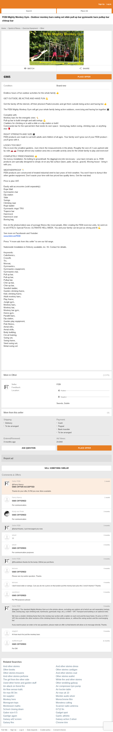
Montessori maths (11, 706)
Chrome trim (62, 722)
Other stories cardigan (66, 669)
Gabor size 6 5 (10, 712)
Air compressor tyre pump (68, 686)
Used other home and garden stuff (19, 683)
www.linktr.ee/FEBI (12, 236)
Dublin (67, 403)
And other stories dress (67, 666)
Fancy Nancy (17, 497)
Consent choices (59, 730)
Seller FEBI (16, 481)
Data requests (32, 730)
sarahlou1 (16, 592)
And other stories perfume (15, 676)
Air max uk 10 (62, 693)
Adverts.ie (12, 4)
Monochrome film (64, 699)
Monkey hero (9, 699)
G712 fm (60, 709)
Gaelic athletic (63, 716)
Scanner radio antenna (67, 706)
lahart (14, 535)
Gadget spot (62, 712)
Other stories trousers (13, 673)
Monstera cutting (64, 702)
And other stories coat (66, 673)
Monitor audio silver (65, 696)
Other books (9, 669)
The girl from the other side (16, 679)
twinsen (15, 568)
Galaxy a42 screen (12, 719)
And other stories (11, 666)
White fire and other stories (69, 679)
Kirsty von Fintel (18, 511)
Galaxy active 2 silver (66, 719)
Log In (109, 4)
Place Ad (84, 11)
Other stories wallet (65, 676)
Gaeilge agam (10, 716)
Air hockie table (63, 689)
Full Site (4, 730)
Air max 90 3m (10, 693)
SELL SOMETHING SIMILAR (57, 468)
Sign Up (101, 4)
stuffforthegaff (17, 641)
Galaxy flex (8, 722)
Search (29, 11)
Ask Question (28, 448)
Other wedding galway (67, 683)
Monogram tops (10, 702)
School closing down (13, 709)
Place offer (84, 77)
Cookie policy (45, 730)
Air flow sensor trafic (13, 689)
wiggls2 (15, 631)
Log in (21, 730)
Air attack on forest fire (14, 686)
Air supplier (8, 696)
